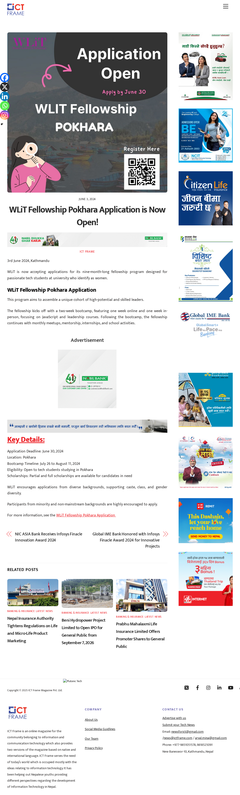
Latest (40, 611)
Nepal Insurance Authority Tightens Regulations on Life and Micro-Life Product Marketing (32, 630)
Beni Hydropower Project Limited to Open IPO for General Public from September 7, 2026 (83, 631)
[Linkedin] (4, 96)
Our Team (91, 739)
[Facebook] (4, 77)
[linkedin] (219, 687)
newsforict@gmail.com (187, 732)
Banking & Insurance (21, 611)
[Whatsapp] (4, 105)
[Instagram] (4, 115)
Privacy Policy (94, 748)
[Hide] (2, 124)
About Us (91, 720)
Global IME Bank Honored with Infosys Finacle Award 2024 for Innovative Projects (126, 540)
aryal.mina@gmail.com (211, 738)
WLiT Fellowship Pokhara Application (86, 515)
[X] (4, 87)
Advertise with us (174, 718)
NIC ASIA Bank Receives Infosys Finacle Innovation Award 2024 (48, 537)
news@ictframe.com (178, 738)
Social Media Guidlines (100, 729)
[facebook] (197, 687)
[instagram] (208, 687)
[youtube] (230, 687)
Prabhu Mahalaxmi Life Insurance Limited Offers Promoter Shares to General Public (140, 635)
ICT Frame (87, 251)
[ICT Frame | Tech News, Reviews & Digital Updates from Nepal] (15, 13)
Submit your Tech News (178, 725)
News (49, 611)
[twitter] (186, 687)
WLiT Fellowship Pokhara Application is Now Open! (87, 216)
